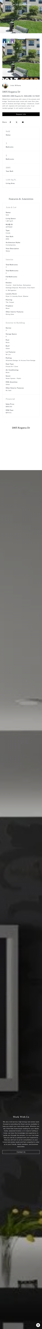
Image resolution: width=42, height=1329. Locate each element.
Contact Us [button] (21, 1152)
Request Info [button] (21, 114)
